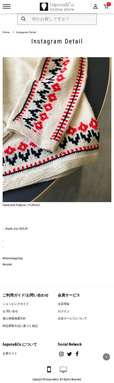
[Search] (23, 19)
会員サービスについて (72, 318)
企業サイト (10, 353)
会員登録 (63, 304)
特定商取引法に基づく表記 (20, 326)
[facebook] (77, 354)
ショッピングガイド (16, 304)
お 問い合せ (10, 311)
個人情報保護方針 (14, 318)
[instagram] (61, 354)
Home (6, 32)
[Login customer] (95, 6)
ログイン (63, 311)
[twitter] (69, 354)
